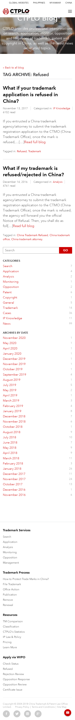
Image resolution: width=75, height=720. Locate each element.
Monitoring (10, 552)
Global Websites (18, 3)
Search (7, 536)
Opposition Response (16, 679)
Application (10, 542)
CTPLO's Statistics (14, 631)
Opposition (10, 557)
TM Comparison (13, 621)
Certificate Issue (12, 689)
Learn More (10, 647)
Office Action (11, 589)
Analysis (57, 182)
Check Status (10, 663)
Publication (10, 594)
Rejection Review (13, 674)
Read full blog (35, 142)
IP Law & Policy (12, 637)
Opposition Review (15, 684)
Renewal (8, 605)
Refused (22, 151)
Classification (11, 626)
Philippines (39, 3)
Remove (8, 599)
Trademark (34, 151)
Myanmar (55, 3)
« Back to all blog (13, 67)
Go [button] (65, 250)
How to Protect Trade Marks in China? (26, 579)
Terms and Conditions (43, 707)
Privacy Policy (22, 707)
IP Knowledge (61, 108)
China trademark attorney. (27, 239)
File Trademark (12, 584)
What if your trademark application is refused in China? (30, 94)
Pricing (7, 642)
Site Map (62, 707)
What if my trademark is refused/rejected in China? (33, 171)
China (68, 3)
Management (11, 562)
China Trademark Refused (32, 235)
